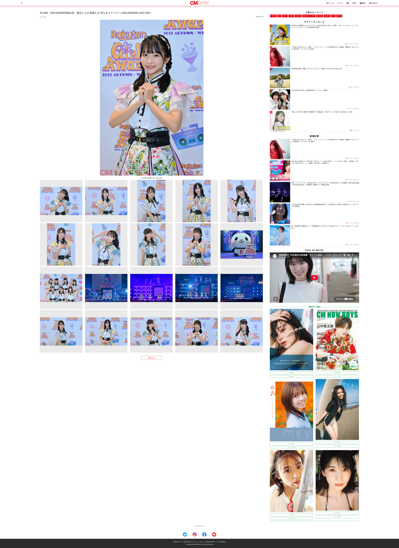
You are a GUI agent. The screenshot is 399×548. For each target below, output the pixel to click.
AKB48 (291, 16)
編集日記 (363, 3)
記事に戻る (151, 358)
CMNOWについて (178, 541)
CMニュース (330, 3)
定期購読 (291, 372)
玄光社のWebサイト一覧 (213, 541)
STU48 (285, 16)
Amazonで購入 (291, 376)
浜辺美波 (319, 16)
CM (279, 16)
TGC (333, 16)
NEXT (354, 3)
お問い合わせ (373, 3)
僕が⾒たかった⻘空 (309, 16)
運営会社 (223, 541)
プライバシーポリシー (198, 541)
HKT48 (339, 16)
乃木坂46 (298, 16)
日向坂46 (327, 16)
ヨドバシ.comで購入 (337, 376)
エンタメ (340, 3)
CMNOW (273, 16)
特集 (347, 3)
